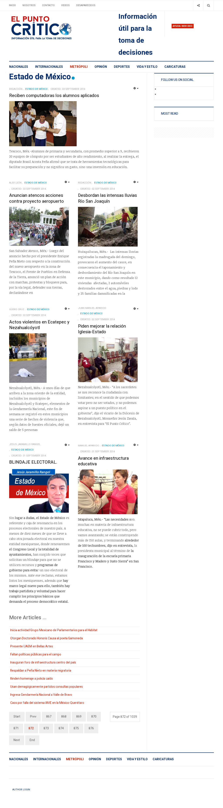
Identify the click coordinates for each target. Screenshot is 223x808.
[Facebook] (161, 89)
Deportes (122, 67)
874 (61, 728)
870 (93, 716)
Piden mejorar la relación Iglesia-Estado (102, 329)
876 (91, 728)
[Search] (208, 5)
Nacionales (18, 67)
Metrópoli (79, 67)
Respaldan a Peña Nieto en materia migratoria (40, 670)
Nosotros (28, 5)
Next (17, 740)
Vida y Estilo (147, 67)
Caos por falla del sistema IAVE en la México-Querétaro (47, 703)
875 (76, 728)
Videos (65, 5)
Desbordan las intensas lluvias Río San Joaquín (107, 198)
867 (48, 716)
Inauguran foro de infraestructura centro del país (43, 662)
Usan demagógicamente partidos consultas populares (46, 686)
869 (78, 716)
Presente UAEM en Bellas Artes (31, 646)
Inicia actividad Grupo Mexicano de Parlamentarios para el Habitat (53, 630)
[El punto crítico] (49, 28)
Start (17, 716)
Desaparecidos (85, 5)
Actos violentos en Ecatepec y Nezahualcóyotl (39, 325)
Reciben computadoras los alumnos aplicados (54, 95)
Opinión (101, 67)
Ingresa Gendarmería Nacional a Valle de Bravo (41, 694)
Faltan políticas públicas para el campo (35, 654)
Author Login (21, 789)
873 (46, 728)
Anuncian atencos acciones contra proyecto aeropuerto (36, 198)
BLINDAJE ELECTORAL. (33, 462)
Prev (33, 716)
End (32, 740)
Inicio (12, 5)
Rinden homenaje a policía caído (31, 678)
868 (63, 716)
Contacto (48, 5)
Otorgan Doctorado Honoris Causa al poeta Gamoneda (46, 638)
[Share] (198, 5)
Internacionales (49, 67)
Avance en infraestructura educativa (103, 461)
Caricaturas (175, 67)
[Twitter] (161, 94)
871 (16, 728)
